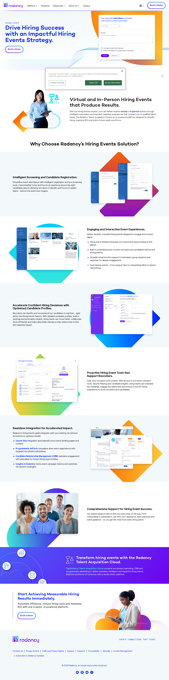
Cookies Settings (57, 82)
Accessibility (94, 651)
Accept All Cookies (113, 82)
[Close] (122, 71)
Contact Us (18, 651)
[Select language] (141, 6)
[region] (85, 79)
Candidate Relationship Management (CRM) (37, 456)
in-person (134, 112)
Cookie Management (122, 651)
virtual (124, 112)
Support (81, 651)
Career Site (21, 441)
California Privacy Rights (53, 651)
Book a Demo (156, 5)
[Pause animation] (162, 75)
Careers (70, 651)
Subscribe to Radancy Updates (30, 656)
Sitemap (106, 651)
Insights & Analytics (25, 464)
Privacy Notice (32, 651)
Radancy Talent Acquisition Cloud (86, 569)
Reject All (93, 82)
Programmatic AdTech (27, 449)
